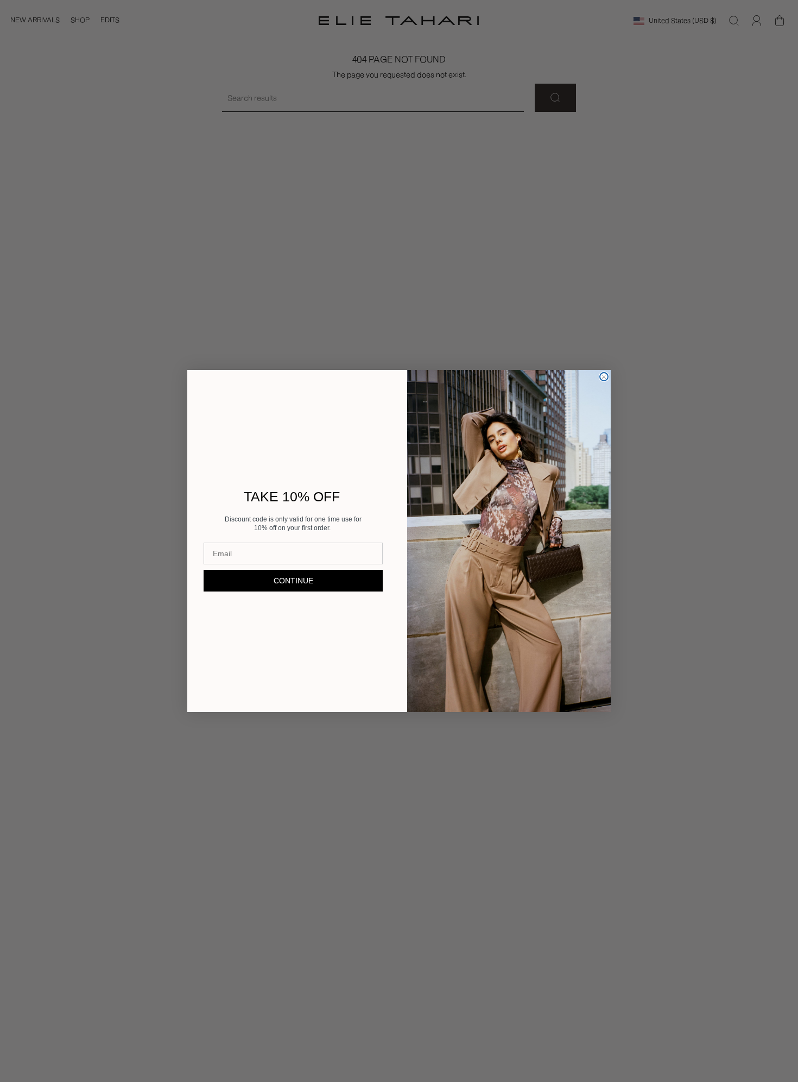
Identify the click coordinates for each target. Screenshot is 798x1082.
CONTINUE (293, 580)
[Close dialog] (604, 377)
